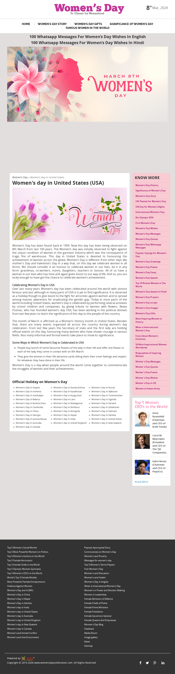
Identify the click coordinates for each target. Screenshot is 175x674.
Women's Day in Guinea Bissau (31, 418)
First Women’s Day (145, 222)
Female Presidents (93, 611)
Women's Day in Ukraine (103, 403)
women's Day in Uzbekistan (105, 407)
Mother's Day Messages (148, 361)
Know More (141, 481)
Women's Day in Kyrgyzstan (67, 395)
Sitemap (88, 645)
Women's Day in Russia (103, 387)
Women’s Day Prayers (147, 297)
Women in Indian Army (148, 388)
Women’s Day (20, 177)
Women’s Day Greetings (148, 261)
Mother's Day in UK (146, 383)
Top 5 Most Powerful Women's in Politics (27, 551)
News (87, 641)
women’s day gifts (88, 24)
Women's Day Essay (146, 272)
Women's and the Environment (23, 637)
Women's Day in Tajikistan (104, 391)
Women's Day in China (27, 411)
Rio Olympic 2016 (144, 217)
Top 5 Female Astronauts (19, 560)
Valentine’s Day (47, 263)
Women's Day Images (147, 307)
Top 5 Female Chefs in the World (23, 564)
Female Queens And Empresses (100, 620)
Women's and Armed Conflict (22, 633)
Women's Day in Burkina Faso (31, 403)
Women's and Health (95, 577)
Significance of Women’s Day (131, 24)
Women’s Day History (147, 185)
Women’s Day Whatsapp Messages (148, 246)
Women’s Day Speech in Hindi (151, 291)
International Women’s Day (150, 212)
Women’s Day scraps (146, 302)
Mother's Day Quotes (147, 366)
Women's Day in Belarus (28, 399)
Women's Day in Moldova (66, 407)
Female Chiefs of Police (95, 603)
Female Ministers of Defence (98, 598)
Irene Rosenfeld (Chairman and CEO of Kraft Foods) (159, 419)
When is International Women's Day (102, 586)
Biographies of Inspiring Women (148, 354)
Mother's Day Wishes (147, 377)
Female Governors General (97, 615)
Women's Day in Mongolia (66, 411)
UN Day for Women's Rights (150, 206)
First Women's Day (93, 568)
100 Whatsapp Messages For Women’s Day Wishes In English (87, 36)
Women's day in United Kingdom (70, 422)
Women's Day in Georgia (28, 415)
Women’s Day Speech (147, 277)
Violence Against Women (19, 586)
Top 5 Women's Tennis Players (99, 564)
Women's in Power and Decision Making (104, 590)
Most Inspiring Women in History (149, 320)
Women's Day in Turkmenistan (107, 395)
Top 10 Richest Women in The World (151, 285)
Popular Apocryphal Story (97, 547)
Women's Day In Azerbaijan (29, 395)
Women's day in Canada (28, 426)
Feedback (89, 628)
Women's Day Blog (93, 624)
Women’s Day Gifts (145, 313)
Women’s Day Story (146, 196)
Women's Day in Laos (64, 399)
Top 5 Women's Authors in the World (25, 556)
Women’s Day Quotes (147, 239)
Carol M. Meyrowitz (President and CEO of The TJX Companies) (159, 444)
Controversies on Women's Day (100, 551)
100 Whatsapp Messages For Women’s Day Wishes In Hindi (87, 42)
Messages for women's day (98, 560)
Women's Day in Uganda (103, 399)
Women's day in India (64, 418)
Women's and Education (96, 573)
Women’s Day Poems (146, 267)
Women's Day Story (52, 24)
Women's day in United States (106, 418)
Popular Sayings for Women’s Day (151, 254)
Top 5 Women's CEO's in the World (24, 573)
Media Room (90, 633)
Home (26, 24)
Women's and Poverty (95, 556)
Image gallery (91, 637)
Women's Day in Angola (28, 387)
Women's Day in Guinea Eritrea (69, 387)
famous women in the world (87, 28)
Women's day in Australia (28, 422)
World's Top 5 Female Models (22, 577)
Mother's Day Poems (146, 372)
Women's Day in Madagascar (68, 403)
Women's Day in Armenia (28, 391)
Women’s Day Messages (148, 233)
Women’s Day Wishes (147, 228)
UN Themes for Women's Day (151, 201)
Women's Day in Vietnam (104, 411)
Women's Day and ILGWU (20, 590)
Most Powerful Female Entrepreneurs (26, 581)
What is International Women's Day (147, 329)
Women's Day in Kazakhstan (67, 391)
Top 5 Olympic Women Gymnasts (24, 568)
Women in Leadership (95, 594)
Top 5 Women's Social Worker (22, 547)
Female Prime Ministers (96, 607)
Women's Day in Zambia (103, 415)
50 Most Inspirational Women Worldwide (151, 346)
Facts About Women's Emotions (147, 337)
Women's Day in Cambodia (29, 407)
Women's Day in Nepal (64, 415)
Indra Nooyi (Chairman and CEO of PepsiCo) (159, 466)
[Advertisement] (90, 147)
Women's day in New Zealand (106, 422)
